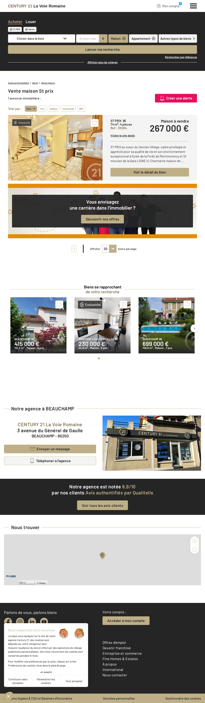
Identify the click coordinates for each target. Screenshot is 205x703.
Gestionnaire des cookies (183, 698)
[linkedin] (32, 622)
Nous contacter (114, 675)
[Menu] (193, 5)
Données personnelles (119, 698)
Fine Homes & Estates (120, 658)
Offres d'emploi (114, 642)
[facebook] (8, 622)
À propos (109, 664)
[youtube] (44, 622)
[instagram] (20, 622)
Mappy (42, 582)
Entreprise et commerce (122, 653)
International (112, 669)
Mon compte (171, 6)
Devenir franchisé (116, 648)
